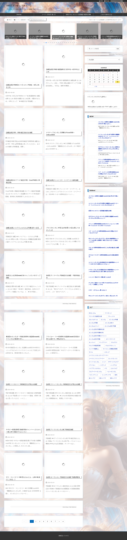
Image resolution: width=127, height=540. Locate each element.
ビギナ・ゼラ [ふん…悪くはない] (97, 290)
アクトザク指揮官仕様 (95, 316)
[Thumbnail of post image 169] (23, 120)
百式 (116, 375)
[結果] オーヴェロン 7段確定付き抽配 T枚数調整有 (63, 477)
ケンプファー (103, 342)
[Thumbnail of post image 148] (23, 215)
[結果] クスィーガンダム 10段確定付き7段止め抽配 (63, 384)
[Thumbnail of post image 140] (23, 324)
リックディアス (106, 375)
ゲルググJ (114, 342)
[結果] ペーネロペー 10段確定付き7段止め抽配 (21, 384)
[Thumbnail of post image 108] (23, 371)
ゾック (104, 362)
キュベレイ (92, 342)
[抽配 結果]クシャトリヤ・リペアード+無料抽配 (62, 180)
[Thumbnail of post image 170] (63, 371)
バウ (105, 368)
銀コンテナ (103, 378)
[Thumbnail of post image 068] (23, 417)
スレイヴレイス (112, 358)
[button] (7, 31)
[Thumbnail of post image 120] (63, 417)
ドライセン (92, 365)
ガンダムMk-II (109, 323)
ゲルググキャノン (111, 345)
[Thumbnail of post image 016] (63, 215)
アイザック (108, 313)
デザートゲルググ (113, 362)
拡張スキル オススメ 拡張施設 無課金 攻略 (100, 210)
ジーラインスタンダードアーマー (98, 355)
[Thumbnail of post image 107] (63, 120)
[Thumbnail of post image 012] (23, 167)
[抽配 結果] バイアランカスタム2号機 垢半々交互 (22, 228)
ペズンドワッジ (93, 375)
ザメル (91, 352)
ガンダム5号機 (93, 323)
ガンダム (103, 319)
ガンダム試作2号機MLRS (96, 332)
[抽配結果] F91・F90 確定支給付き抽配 (19, 132)
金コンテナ (92, 378)
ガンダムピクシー (94, 326)
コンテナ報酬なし (94, 349)
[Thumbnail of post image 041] (63, 263)
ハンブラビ (113, 365)
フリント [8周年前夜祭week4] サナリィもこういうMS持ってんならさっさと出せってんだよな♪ (109, 161)
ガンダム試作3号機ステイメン (98, 336)
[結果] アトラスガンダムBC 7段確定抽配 (59, 429)
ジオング (107, 352)
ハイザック (103, 365)
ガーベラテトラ (110, 339)
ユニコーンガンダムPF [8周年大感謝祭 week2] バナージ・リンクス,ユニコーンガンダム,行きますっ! (108, 136)
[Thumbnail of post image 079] (63, 324)
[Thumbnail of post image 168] (23, 263)
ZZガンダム (92, 313)
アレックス (111, 316)
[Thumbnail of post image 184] (63, 167)
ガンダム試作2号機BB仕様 (96, 329)
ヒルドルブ (114, 368)
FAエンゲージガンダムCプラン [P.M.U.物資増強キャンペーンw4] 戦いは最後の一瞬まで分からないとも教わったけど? (104, 240)
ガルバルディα (93, 319)
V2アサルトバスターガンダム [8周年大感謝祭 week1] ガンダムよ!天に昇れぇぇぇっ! (109, 148)
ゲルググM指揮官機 (94, 345)
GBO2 (10, 20)
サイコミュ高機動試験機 (110, 349)
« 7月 (95, 86)
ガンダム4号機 (113, 319)
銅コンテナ (113, 378)
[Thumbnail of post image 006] (23, 464)
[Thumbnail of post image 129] (23, 64)
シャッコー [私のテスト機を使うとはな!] (100, 277)
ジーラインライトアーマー (97, 358)
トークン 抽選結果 (21, 20)
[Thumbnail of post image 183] (63, 57)
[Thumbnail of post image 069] (63, 464)
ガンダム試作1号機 (110, 326)
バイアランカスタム (95, 368)
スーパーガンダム (94, 362)
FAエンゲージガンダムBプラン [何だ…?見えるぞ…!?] (103, 295)
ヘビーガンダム (111, 371)
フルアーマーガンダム (95, 371)
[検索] (121, 1)
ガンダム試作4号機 (94, 339)
